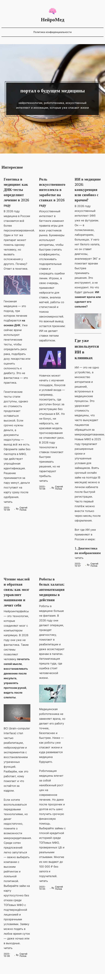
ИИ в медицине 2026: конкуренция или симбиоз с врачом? (88, 189)
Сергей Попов (23, 508)
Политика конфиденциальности (52, 32)
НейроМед (52, 20)
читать (8, 501)
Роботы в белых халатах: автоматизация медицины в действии (52, 589)
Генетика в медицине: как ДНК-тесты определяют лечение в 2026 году (16, 192)
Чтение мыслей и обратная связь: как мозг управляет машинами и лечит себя (17, 592)
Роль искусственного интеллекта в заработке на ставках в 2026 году (52, 192)
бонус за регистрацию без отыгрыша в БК (51, 409)
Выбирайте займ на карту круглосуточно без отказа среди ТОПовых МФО (17, 895)
